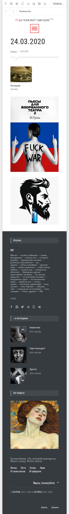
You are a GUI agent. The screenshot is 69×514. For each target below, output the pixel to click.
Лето (23, 467)
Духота (33, 369)
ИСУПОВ (16, 491)
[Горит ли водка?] (18, 355)
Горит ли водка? (37, 348)
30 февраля (35, 471)
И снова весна (17, 471)
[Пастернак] (21, 74)
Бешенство (24, 11)
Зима (42, 467)
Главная (13, 51)
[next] (22, 380)
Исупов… (17, 240)
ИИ (12, 250)
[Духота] (18, 376)
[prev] (22, 329)
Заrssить (55, 507)
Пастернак (15, 85)
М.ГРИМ (37, 491)
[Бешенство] (18, 334)
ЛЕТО (31, 332)
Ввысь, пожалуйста (44, 483)
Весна (13, 467)
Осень (33, 467)
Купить (44, 507)
